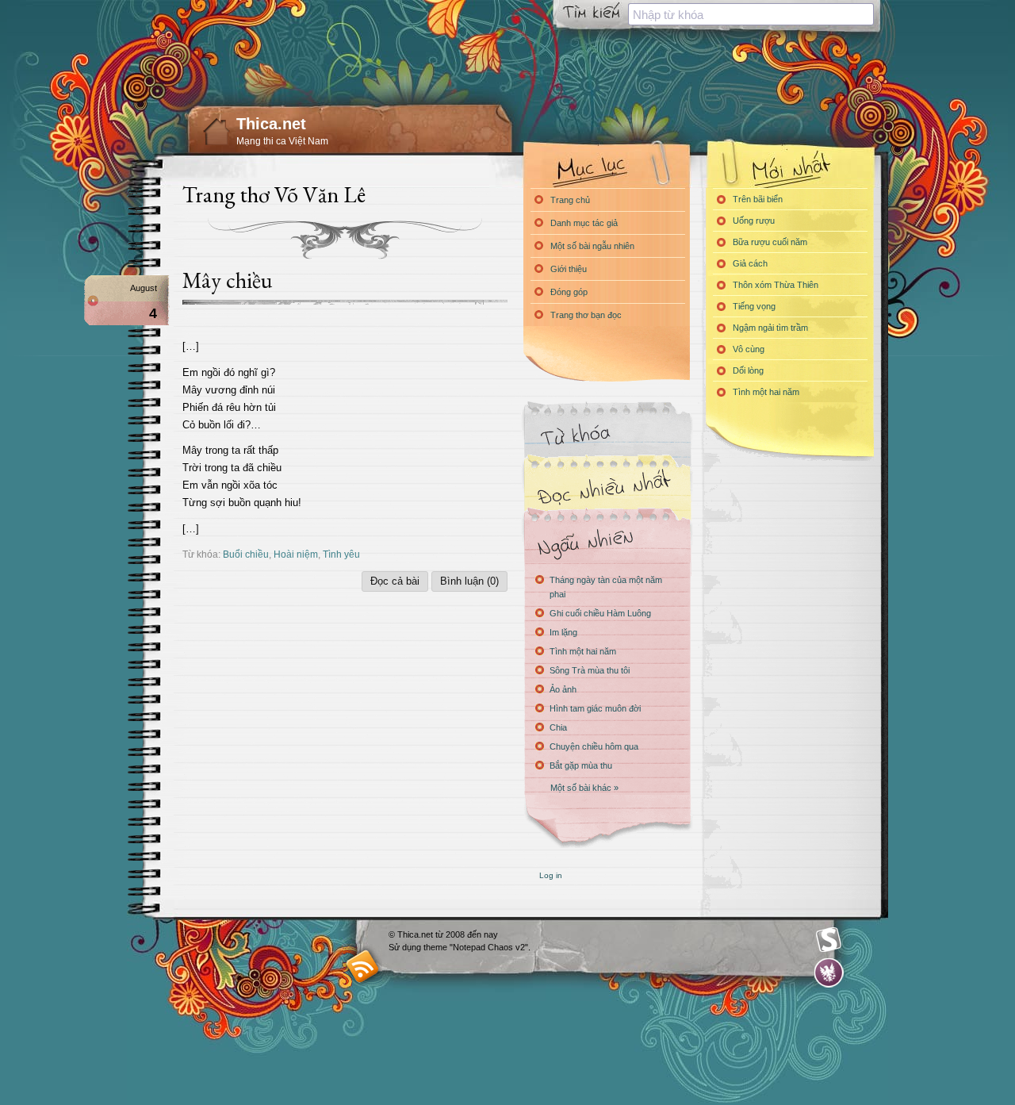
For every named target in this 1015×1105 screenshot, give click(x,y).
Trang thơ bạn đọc (586, 315)
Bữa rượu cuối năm (770, 242)
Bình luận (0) (469, 581)
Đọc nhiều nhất (606, 488)
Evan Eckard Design (829, 973)
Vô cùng (748, 349)
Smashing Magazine (828, 940)
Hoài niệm (296, 554)
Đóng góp (569, 292)
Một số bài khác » (584, 787)
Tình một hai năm (583, 651)
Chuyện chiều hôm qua (594, 746)
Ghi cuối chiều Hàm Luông (600, 613)
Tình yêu (341, 554)
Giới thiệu (568, 269)
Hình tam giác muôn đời (595, 708)
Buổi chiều (246, 554)
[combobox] (751, 14)
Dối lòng (748, 370)
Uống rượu (754, 220)
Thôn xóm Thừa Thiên (775, 285)
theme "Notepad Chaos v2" (475, 947)
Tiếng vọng (754, 306)
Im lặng (563, 632)
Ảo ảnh (563, 689)
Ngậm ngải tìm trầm (770, 327)
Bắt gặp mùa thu (581, 765)
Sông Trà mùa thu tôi (590, 670)
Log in (550, 875)
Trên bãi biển (758, 199)
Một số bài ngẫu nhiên (592, 246)
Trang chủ (570, 200)
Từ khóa (606, 435)
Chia (558, 727)
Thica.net (271, 123)
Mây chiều (227, 280)
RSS (362, 966)
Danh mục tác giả (584, 223)
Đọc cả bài (394, 581)
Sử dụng (406, 947)
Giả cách (750, 263)
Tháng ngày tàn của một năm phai (606, 587)
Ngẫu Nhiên (606, 541)
